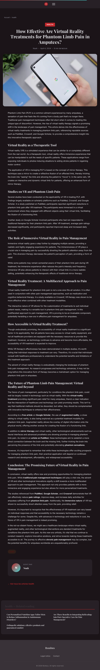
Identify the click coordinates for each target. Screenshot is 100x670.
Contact (56, 656)
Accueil (7, 17)
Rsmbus (50, 648)
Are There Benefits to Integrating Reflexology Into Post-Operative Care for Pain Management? (72, 617)
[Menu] (53, 4)
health (14, 17)
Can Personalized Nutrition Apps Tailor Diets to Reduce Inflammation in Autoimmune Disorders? (26, 617)
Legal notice (45, 656)
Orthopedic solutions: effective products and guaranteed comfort (25, 626)
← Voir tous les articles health (21, 584)
